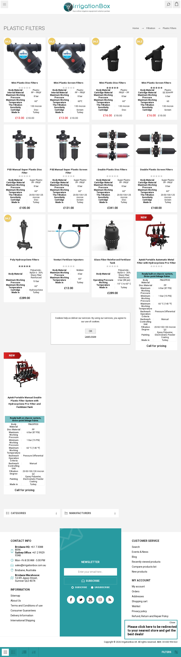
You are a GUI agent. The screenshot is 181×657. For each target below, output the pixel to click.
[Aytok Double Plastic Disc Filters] (112, 145)
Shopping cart (139, 601)
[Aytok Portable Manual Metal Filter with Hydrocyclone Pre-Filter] (156, 235)
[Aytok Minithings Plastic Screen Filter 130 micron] (156, 58)
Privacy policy (139, 611)
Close (172, 622)
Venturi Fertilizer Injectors (68, 259)
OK (90, 331)
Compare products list (144, 566)
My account (138, 586)
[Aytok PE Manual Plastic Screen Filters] (69, 145)
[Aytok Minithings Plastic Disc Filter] (112, 58)
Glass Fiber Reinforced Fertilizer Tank (112, 261)
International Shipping (23, 620)
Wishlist (136, 606)
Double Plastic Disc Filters (112, 169)
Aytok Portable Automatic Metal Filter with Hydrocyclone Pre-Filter (156, 261)
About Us (16, 600)
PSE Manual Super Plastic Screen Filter (68, 171)
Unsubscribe (102, 587)
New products (139, 571)
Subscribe (81, 587)
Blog (134, 556)
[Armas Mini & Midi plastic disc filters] (25, 58)
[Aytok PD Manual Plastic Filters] (25, 145)
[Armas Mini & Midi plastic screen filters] (69, 58)
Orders (135, 591)
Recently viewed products (146, 561)
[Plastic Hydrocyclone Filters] (25, 235)
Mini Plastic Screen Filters (68, 82)
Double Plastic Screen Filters (156, 169)
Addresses (138, 596)
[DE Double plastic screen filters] (156, 145)
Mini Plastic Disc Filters (24, 82)
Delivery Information (22, 615)
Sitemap (15, 595)
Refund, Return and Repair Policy (150, 616)
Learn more (90, 336)
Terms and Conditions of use (27, 605)
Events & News (140, 551)
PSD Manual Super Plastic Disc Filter (24, 171)
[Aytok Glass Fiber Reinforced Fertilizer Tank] (112, 235)
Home (136, 28)
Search (136, 546)
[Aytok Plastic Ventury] (69, 235)
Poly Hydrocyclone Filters (24, 259)
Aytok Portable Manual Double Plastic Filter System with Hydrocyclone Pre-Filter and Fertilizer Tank (25, 402)
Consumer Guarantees (23, 610)
